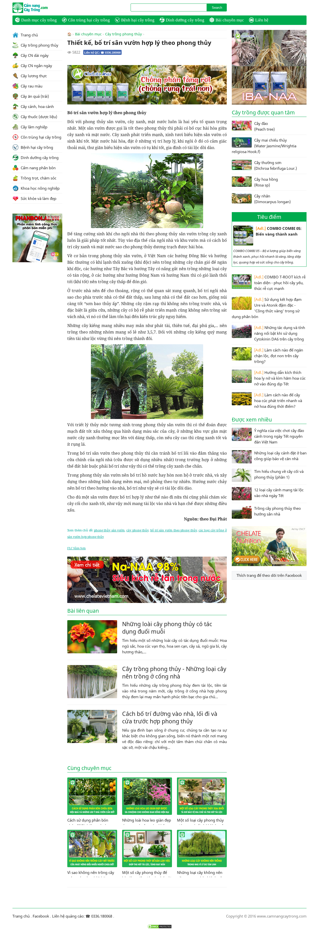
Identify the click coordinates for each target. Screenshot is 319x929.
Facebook (41, 916)
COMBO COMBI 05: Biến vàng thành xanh (279, 231)
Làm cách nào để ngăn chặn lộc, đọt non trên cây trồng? (278, 355)
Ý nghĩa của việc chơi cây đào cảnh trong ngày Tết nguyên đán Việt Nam (279, 436)
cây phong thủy (137, 530)
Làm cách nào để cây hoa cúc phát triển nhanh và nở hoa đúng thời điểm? (278, 400)
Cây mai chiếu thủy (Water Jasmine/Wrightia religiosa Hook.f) (264, 146)
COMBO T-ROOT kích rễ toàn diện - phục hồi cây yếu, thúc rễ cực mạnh (280, 282)
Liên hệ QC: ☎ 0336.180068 (102, 52)
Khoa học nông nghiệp (40, 188)
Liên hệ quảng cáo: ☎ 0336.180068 (82, 916)
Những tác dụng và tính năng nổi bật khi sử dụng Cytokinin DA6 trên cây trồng (279, 333)
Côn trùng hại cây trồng (89, 20)
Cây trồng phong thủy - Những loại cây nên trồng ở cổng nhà (174, 672)
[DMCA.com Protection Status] (159, 926)
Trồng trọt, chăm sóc (38, 177)
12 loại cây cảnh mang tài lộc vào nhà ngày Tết (279, 492)
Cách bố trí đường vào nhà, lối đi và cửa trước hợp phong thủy (169, 717)
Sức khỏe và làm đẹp (38, 198)
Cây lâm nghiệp (33, 126)
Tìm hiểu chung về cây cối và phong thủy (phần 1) (279, 474)
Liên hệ (261, 20)
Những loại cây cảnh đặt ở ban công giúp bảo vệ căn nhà (280, 455)
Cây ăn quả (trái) (34, 96)
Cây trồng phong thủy (123, 34)
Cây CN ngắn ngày (36, 65)
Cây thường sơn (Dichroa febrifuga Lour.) (275, 165)
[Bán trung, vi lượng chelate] (269, 564)
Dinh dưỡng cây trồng (185, 20)
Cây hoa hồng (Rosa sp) (266, 182)
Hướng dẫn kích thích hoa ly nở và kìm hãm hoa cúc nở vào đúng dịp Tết (280, 378)
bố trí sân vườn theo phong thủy (173, 530)
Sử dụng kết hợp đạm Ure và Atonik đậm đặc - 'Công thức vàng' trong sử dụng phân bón (267, 308)
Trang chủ (29, 34)
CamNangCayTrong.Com (39, 7)
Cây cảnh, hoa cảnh (37, 106)
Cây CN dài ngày (34, 55)
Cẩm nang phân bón (38, 167)
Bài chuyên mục (230, 20)
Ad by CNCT (219, 68)
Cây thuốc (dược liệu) (38, 116)
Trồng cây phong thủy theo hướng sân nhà (277, 511)
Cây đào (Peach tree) (264, 126)
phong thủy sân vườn (109, 530)
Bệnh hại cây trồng (138, 20)
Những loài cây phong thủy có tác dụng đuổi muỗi (167, 627)
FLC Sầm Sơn (76, 548)
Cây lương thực (33, 75)
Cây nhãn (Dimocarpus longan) (272, 198)
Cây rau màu (31, 86)
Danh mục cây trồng (39, 20)
